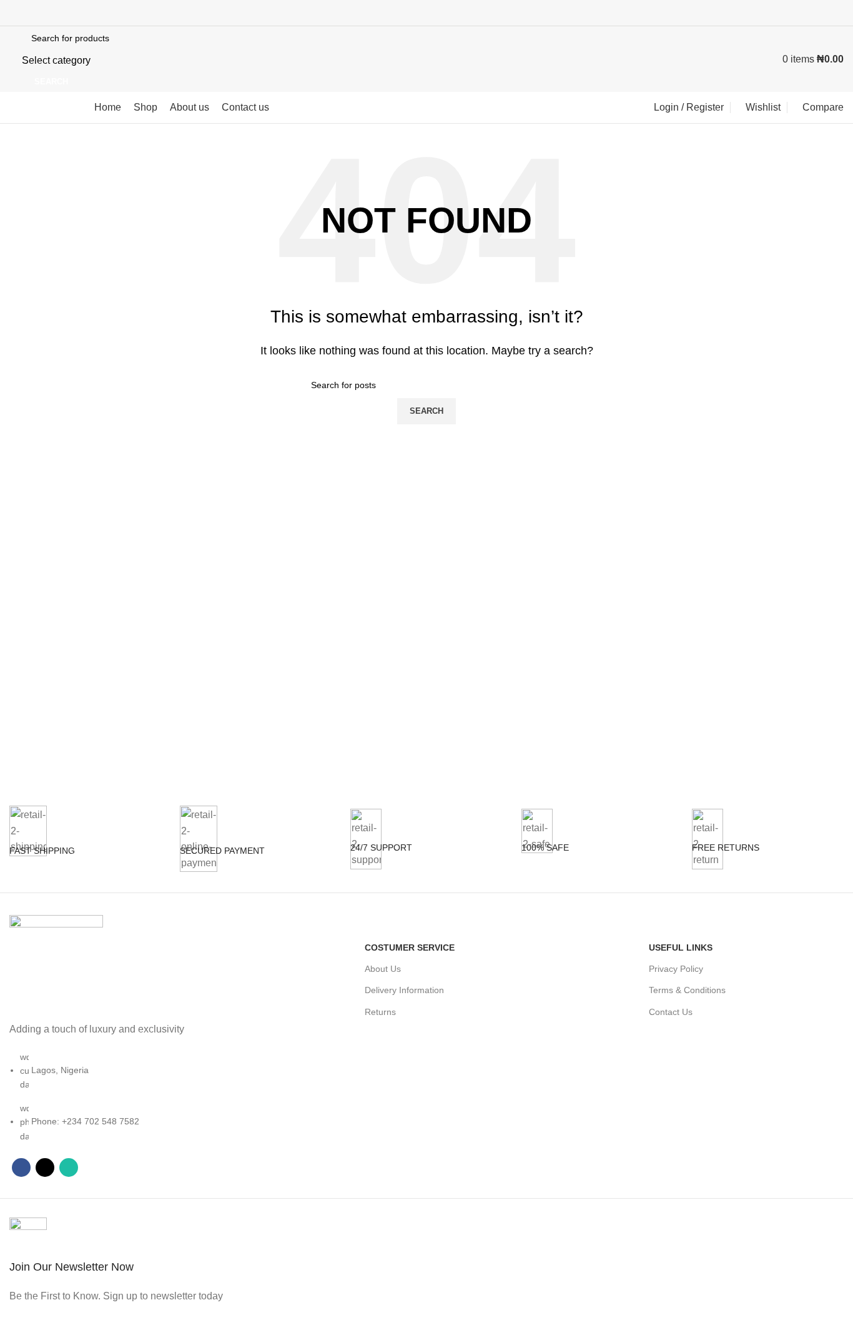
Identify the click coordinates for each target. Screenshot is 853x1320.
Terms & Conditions (687, 990)
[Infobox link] (85, 849)
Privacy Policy (676, 969)
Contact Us (671, 1012)
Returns (380, 1012)
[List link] (106, 1056)
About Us (383, 969)
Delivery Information (404, 990)
